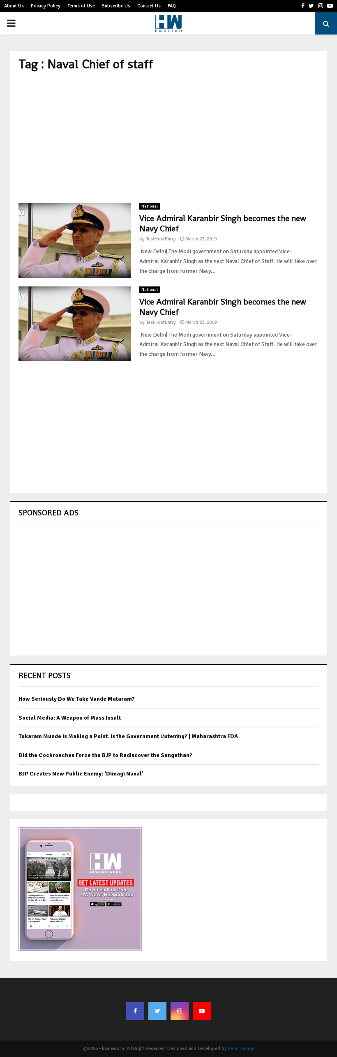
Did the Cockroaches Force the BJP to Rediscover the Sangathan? (105, 755)
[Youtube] (202, 1011)
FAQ (172, 6)
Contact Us (149, 6)
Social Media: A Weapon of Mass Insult (69, 717)
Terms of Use (81, 6)
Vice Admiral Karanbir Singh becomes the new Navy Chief (222, 223)
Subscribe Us (116, 6)
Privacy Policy (45, 6)
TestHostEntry (161, 239)
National (149, 206)
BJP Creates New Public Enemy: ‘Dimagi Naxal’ (80, 773)
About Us (14, 6)
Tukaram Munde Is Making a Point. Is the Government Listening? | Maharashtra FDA (128, 736)
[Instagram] (180, 1011)
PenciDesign (241, 1048)
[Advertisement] (168, 137)
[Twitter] (157, 1011)
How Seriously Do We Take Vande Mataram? (76, 698)
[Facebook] (135, 1011)
